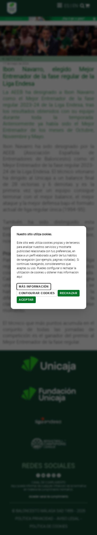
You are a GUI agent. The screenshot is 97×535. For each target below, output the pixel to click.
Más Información (34, 286)
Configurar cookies (37, 293)
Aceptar (26, 299)
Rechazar (68, 293)
